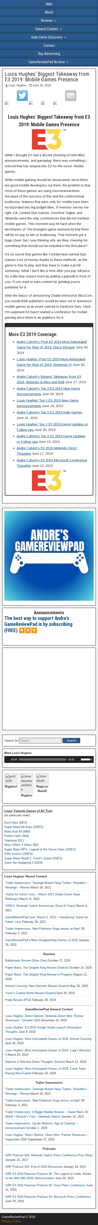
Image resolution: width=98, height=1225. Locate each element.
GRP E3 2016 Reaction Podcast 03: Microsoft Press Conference (48, 1196)
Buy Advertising (49, 54)
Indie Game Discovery (46, 37)
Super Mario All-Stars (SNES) (23, 827)
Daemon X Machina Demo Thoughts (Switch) (35, 1061)
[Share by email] (70, 95)
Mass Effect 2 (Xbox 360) (21, 845)
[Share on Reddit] (34, 106)
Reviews (47, 20)
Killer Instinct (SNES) (18, 853)
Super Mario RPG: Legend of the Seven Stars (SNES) (40, 849)
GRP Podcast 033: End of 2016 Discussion (33, 1166)
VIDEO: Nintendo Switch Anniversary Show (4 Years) (40, 905)
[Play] (7, 759)
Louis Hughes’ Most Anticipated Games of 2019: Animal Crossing (48, 1039)
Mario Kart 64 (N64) (17, 831)
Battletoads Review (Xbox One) (26, 960)
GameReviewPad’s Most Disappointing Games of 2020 (41, 940)
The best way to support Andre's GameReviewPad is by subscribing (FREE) (38, 624)
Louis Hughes (17, 85)
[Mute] (78, 759)
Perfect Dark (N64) (16, 836)
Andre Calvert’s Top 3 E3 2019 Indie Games (49, 412)
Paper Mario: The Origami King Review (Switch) (36, 967)
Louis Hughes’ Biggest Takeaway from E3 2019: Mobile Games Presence (47, 77)
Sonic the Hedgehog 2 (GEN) (23, 862)
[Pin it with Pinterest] (46, 106)
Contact (49, 45)
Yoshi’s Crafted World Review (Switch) (30, 993)
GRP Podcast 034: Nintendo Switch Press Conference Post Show (48, 1155)
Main (49, 4)
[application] (49, 759)
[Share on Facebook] (10, 106)
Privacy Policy (11, 1221)
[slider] (87, 759)
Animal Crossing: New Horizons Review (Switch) (37, 986)
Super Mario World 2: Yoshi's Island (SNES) (33, 858)
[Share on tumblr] (58, 106)
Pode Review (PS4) (18, 1000)
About (49, 12)
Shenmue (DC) (14, 840)
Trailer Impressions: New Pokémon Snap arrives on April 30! (45, 928)
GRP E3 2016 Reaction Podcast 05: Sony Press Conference (45, 1185)
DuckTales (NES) (15, 822)
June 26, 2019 (41, 85)
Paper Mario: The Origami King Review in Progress (38, 974)
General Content (46, 29)
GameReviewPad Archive (47, 62)
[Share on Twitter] (22, 95)
